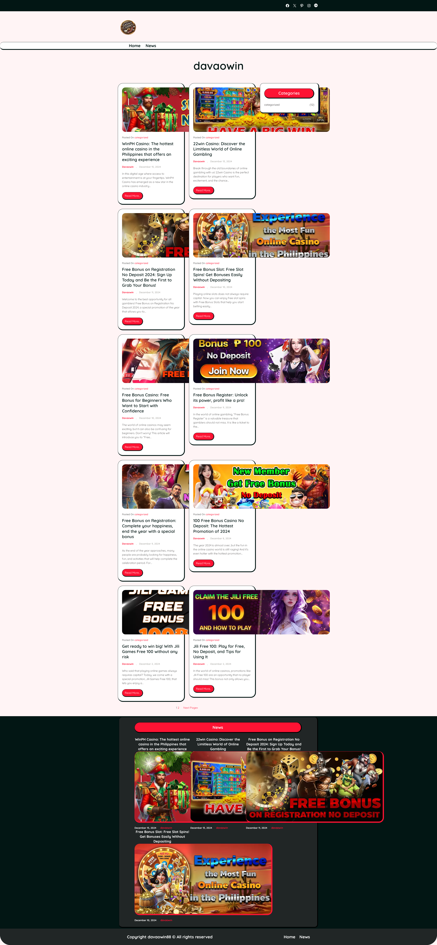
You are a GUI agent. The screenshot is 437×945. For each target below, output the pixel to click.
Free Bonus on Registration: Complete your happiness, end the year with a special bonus (149, 528)
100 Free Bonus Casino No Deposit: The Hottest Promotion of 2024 (218, 526)
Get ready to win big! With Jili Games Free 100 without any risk (150, 651)
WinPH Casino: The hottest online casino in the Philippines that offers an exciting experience (147, 151)
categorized (141, 137)
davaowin (127, 166)
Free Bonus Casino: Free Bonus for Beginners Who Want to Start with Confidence (147, 402)
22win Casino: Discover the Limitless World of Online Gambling (219, 149)
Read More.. (133, 197)
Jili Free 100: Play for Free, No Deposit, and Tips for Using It (219, 651)
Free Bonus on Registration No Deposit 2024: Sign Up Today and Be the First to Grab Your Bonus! (148, 277)
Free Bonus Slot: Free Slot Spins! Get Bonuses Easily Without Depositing (218, 274)
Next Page (190, 707)
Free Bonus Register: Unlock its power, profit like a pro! (220, 397)
